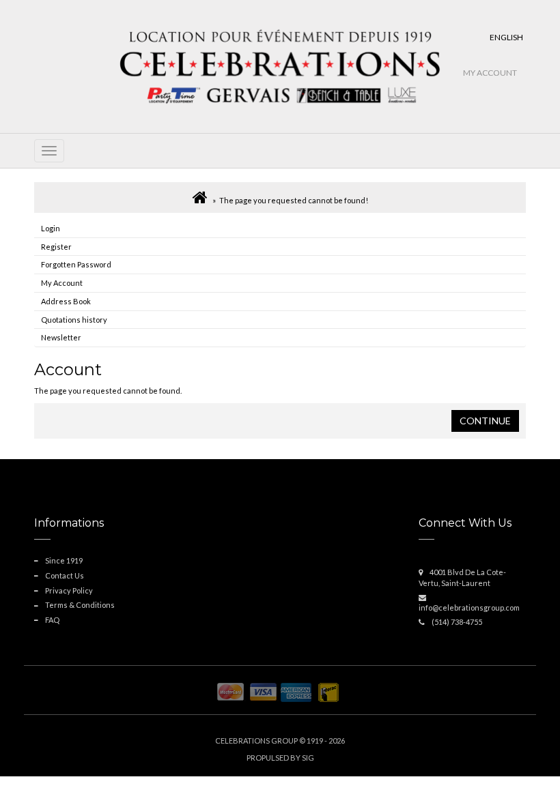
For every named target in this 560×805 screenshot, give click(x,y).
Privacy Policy (69, 590)
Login (50, 228)
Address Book (66, 301)
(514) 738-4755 (457, 621)
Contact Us (64, 575)
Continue (485, 420)
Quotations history (74, 319)
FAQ (52, 619)
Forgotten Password (76, 264)
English (506, 37)
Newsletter (61, 337)
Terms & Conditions (80, 604)
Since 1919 (64, 560)
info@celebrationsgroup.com (469, 607)
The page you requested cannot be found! (293, 200)
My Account (490, 73)
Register (56, 246)
